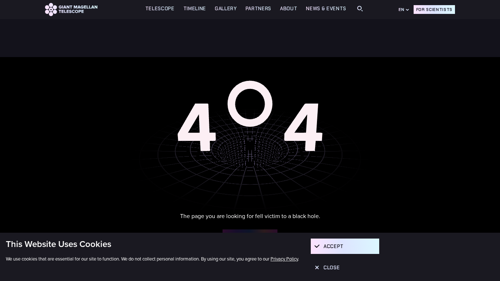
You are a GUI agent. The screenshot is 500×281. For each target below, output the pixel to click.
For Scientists (434, 9)
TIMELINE (194, 8)
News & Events (326, 8)
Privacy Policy (284, 259)
